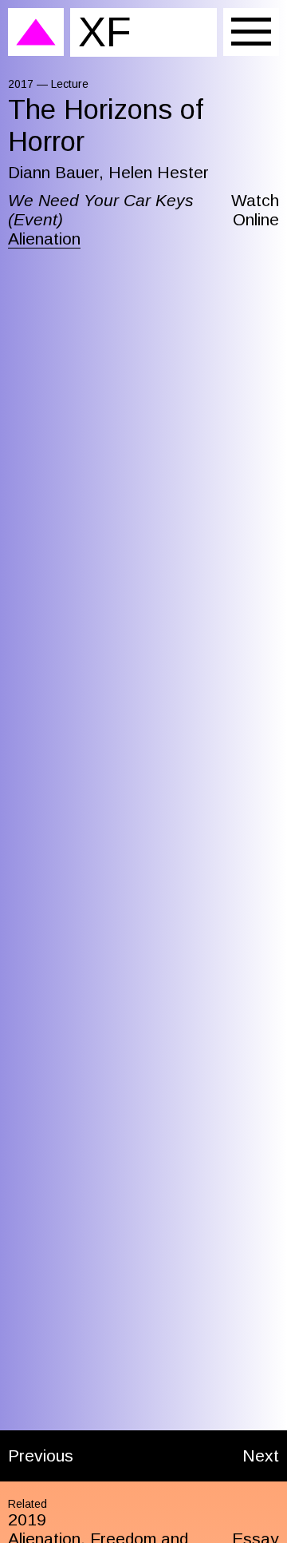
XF (105, 31)
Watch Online (255, 210)
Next (260, 1455)
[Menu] (251, 32)
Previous (40, 1455)
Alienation (44, 238)
